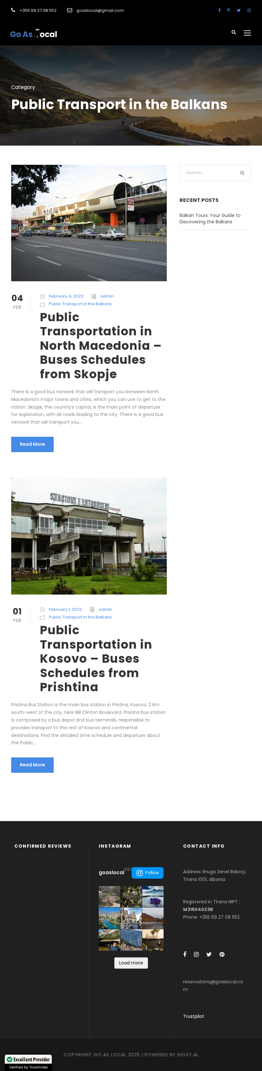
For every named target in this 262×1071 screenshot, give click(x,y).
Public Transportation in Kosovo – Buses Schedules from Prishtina (96, 658)
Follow (152, 872)
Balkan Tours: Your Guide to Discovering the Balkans (210, 218)
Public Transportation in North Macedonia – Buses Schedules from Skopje (101, 345)
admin (107, 296)
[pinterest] (228, 10)
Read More (32, 444)
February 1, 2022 (65, 609)
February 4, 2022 (66, 296)
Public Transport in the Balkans (80, 304)
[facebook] (219, 10)
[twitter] (239, 10)
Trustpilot (193, 1016)
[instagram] (249, 10)
